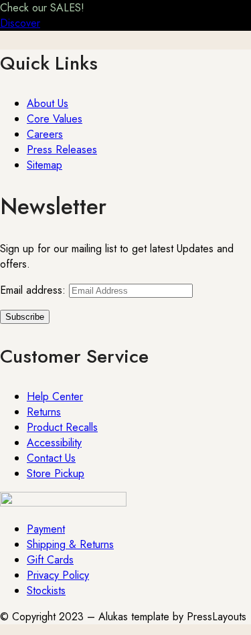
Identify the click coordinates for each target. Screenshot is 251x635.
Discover (20, 23)
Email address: (34, 290)
